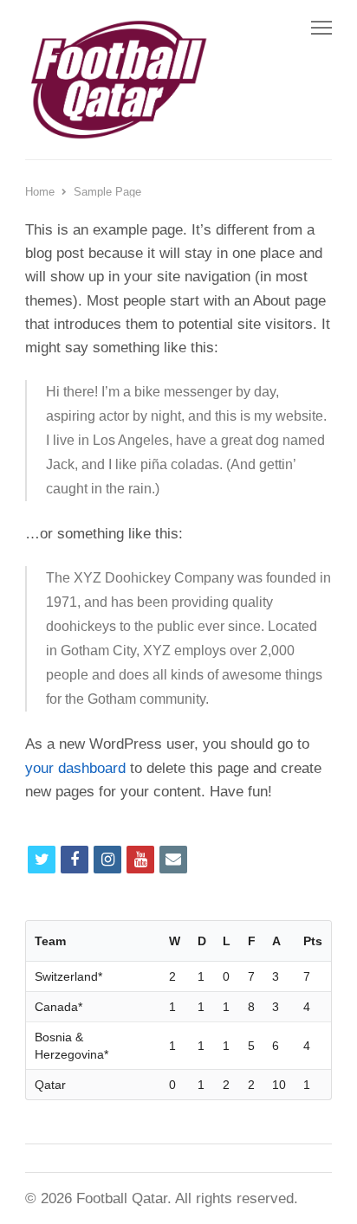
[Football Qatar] (117, 79)
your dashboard (75, 768)
